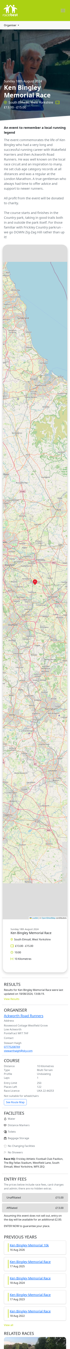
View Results (11, 999)
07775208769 (12, 1047)
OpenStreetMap (49, 917)
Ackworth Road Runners (23, 1015)
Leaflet (35, 917)
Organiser (10, 25)
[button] (35, 582)
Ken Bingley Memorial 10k (29, 1245)
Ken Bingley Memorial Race (30, 1262)
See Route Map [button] (15, 1102)
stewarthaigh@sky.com (18, 1051)
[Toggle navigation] (63, 10)
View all (8, 1325)
